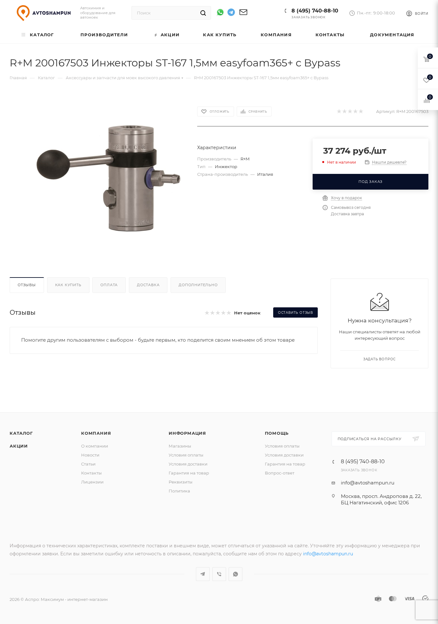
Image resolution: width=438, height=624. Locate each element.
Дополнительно (198, 285)
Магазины (180, 446)
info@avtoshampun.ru (367, 483)
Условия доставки (188, 463)
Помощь (277, 433)
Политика (179, 490)
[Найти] (203, 13)
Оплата (109, 285)
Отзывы (27, 285)
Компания (96, 433)
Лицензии (92, 481)
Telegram (203, 574)
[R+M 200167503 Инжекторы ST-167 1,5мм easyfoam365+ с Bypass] (108, 178)
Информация (187, 433)
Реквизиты (180, 481)
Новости (90, 454)
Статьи (88, 463)
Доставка (148, 285)
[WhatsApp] (220, 12)
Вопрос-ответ (279, 472)
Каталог (21, 433)
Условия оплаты (186, 454)
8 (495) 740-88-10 (314, 11)
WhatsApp (235, 574)
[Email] (243, 14)
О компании (94, 446)
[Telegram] (231, 13)
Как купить (68, 285)
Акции (19, 446)
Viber (219, 574)
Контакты (91, 472)
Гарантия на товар (189, 472)
